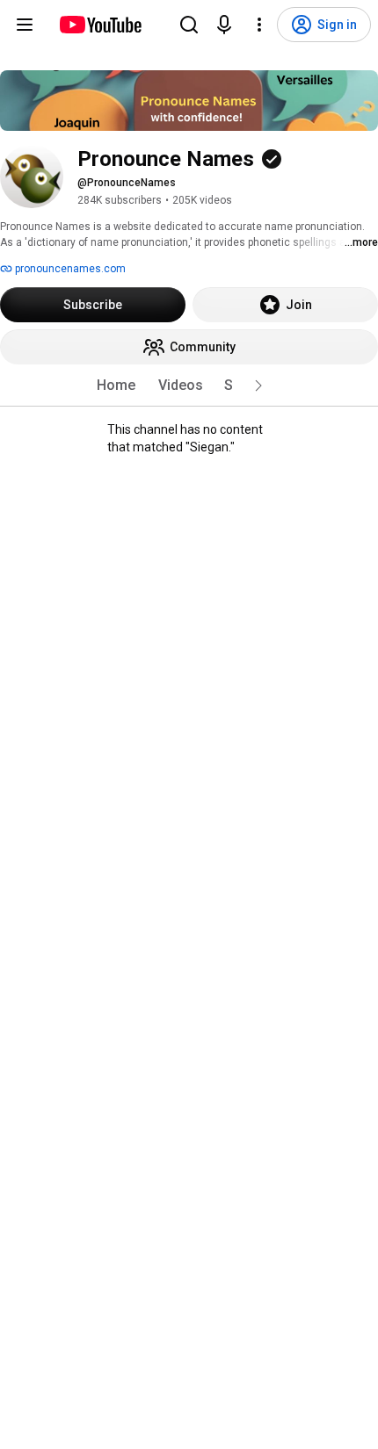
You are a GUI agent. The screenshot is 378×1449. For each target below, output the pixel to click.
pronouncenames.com (69, 269)
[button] (258, 385)
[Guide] (24, 24)
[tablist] (189, 385)
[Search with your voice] (224, 24)
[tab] (116, 385)
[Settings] (259, 24)
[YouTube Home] (100, 24)
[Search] (189, 24)
